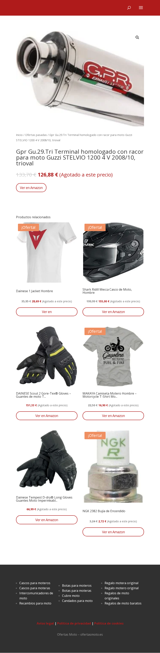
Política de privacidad (74, 623)
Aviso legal (45, 623)
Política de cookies (109, 623)
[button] (137, 37)
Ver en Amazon (31, 187)
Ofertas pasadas (36, 135)
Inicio (19, 135)
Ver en (47, 311)
